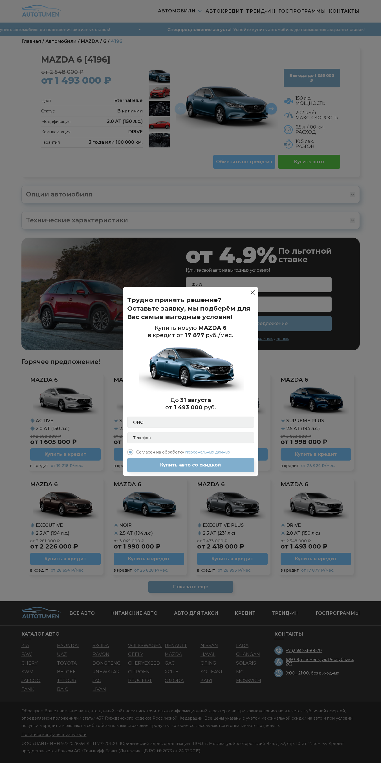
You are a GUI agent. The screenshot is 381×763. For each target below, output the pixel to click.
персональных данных (207, 452)
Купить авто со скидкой (190, 465)
